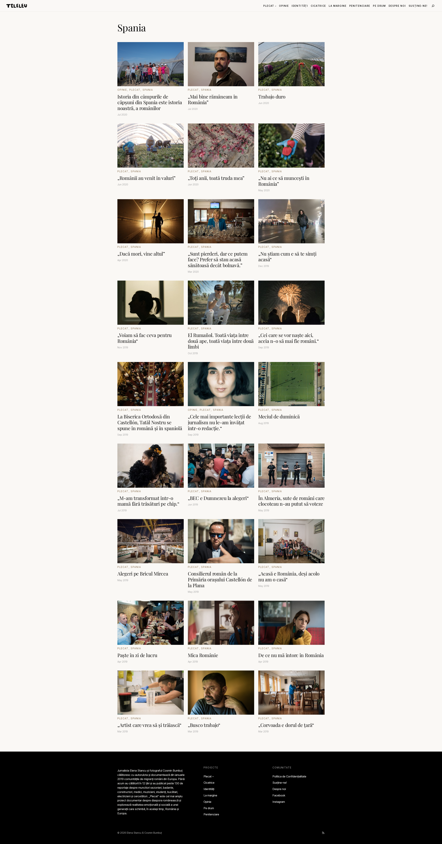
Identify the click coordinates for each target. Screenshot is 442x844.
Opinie (122, 89)
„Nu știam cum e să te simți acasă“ (287, 256)
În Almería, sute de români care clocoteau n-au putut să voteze (291, 501)
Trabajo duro (271, 97)
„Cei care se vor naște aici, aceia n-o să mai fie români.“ (288, 338)
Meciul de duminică (279, 416)
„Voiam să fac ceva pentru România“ (144, 338)
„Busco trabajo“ (204, 725)
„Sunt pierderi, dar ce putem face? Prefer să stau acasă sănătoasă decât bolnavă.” (218, 259)
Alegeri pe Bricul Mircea (142, 574)
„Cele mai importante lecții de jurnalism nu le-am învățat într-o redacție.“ (219, 422)
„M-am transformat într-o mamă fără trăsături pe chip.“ (148, 501)
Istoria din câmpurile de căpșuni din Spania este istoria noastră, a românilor (149, 102)
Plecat (135, 89)
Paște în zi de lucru (137, 655)
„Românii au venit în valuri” (146, 178)
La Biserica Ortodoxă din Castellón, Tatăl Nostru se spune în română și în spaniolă (149, 422)
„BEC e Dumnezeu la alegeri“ (218, 498)
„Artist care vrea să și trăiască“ (149, 725)
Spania (148, 89)
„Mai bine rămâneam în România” (213, 99)
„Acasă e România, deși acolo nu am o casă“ (288, 576)
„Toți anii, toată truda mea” (216, 178)
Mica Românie (203, 655)
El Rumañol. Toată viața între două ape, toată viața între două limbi (221, 341)
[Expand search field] (433, 6)
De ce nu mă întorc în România (291, 655)
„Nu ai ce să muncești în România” (283, 181)
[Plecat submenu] (275, 5)
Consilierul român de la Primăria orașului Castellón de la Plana (220, 579)
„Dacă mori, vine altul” (141, 254)
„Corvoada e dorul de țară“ (286, 725)
